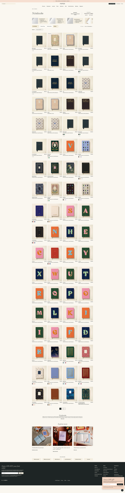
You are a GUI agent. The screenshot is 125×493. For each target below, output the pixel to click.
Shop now (75, 450)
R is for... (33, 301)
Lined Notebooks (68, 459)
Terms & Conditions (13, 475)
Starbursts (49, 360)
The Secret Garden (81, 402)
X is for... (33, 282)
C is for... (33, 261)
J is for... (79, 321)
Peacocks (49, 154)
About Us (96, 467)
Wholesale (96, 475)
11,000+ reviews (120, 476)
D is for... (79, 340)
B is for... (33, 360)
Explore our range (35, 450)
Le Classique (34, 219)
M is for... (33, 321)
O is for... (79, 301)
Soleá (64, 48)
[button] (123, 478)
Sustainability (97, 470)
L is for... (48, 321)
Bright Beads (34, 176)
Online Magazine (97, 469)
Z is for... (64, 261)
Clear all (33, 29)
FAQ (114, 467)
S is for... (64, 219)
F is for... (64, 340)
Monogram (34, 48)
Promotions (105, 467)
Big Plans (64, 360)
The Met (48, 155)
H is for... (64, 240)
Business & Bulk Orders (98, 474)
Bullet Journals (36, 459)
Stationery (35, 8)
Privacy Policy (18, 475)
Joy (48, 69)
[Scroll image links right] (91, 21)
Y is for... (79, 261)
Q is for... (48, 301)
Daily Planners (57, 459)
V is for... (64, 154)
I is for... (33, 340)
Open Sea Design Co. (81, 403)
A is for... (79, 219)
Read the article (55, 451)
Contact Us (116, 472)
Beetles (79, 154)
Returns (115, 470)
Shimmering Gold (50, 176)
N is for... (48, 240)
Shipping (115, 469)
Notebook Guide (78, 459)
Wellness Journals (47, 459)
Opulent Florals (34, 197)
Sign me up (120, 484)
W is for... (48, 282)
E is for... (79, 240)
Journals (88, 459)
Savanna (64, 176)
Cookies (68, 480)
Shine (79, 176)
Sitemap (104, 475)
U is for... (64, 282)
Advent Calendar (106, 472)
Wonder (64, 69)
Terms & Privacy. (120, 486)
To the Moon (80, 360)
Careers (96, 472)
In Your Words (34, 69)
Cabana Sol (80, 91)
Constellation (65, 402)
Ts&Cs (65, 480)
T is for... (79, 282)
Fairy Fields (49, 48)
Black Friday (105, 470)
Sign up (21, 473)
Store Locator (105, 474)
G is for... (48, 340)
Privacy (62, 480)
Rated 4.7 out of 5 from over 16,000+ (75, 14)
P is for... (64, 301)
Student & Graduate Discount (108, 469)
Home (33, 8)
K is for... (64, 321)
